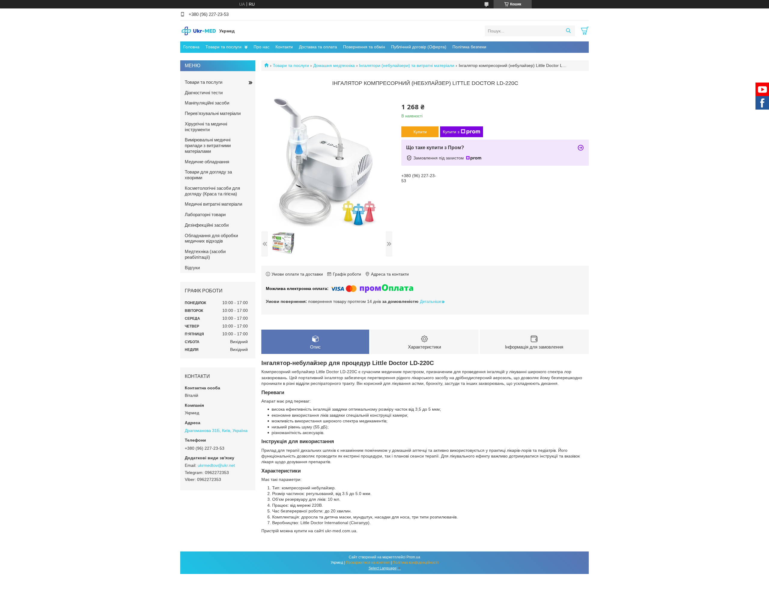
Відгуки (192, 267)
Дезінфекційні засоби (207, 225)
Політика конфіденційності (416, 562)
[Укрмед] (198, 30)
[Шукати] (568, 31)
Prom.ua (413, 557)
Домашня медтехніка (334, 65)
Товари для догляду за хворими (208, 174)
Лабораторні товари (205, 214)
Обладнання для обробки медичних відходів (211, 238)
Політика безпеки (469, 46)
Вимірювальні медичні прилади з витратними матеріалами (208, 145)
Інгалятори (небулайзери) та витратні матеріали (406, 65)
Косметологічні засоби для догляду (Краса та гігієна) (212, 191)
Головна (191, 46)
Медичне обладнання (207, 161)
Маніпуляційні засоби (207, 102)
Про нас (261, 46)
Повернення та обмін (364, 46)
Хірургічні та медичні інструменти (206, 126)
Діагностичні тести (204, 92)
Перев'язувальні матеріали (213, 113)
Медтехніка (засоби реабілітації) (205, 254)
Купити (420, 131)
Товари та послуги (223, 46)
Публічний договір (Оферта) (418, 46)
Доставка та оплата (318, 46)
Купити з (451, 131)
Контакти (284, 46)
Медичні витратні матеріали (213, 204)
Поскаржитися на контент (368, 562)
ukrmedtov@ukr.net (216, 465)
